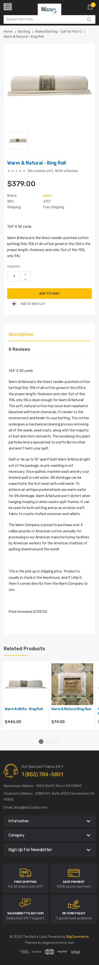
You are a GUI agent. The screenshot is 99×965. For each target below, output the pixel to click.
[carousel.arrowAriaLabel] (25, 873)
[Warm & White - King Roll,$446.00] (26, 684)
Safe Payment (74, 882)
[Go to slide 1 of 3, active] (41, 741)
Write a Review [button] (66, 171)
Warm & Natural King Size (71, 709)
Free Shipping (25, 882)
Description (21, 334)
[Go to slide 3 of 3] (55, 741)
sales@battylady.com (25, 913)
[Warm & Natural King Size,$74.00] (72, 684)
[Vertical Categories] (8, 6)
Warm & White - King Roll (24, 709)
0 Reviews (19, 349)
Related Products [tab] (24, 649)
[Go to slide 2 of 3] (48, 741)
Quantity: (14, 266)
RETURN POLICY (73, 913)
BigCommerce (78, 937)
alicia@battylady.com (30, 807)
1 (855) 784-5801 (42, 774)
